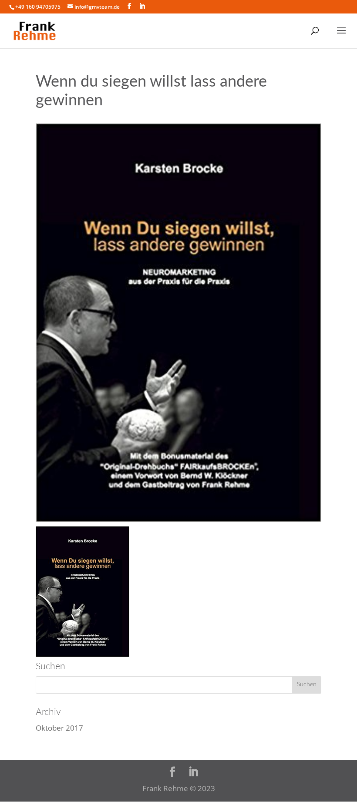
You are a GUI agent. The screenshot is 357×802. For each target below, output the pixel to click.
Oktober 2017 (59, 728)
